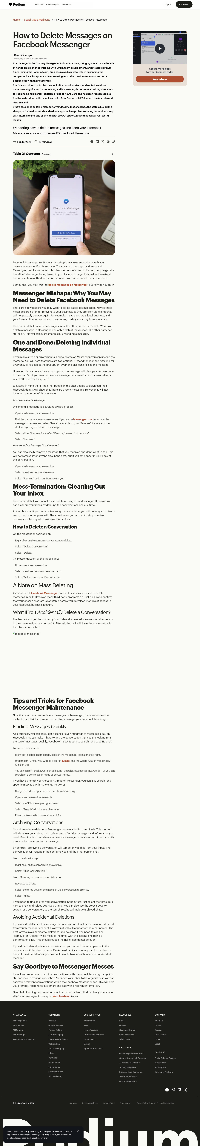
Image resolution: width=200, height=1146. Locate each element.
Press (157, 1039)
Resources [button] (66, 4)
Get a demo (184, 4)
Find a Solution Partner (165, 1058)
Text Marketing (55, 1076)
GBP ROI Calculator (128, 1081)
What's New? (125, 1039)
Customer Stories (127, 1030)
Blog (121, 1020)
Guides (122, 1025)
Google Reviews (55, 1025)
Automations (54, 1062)
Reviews (52, 1020)
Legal (157, 1043)
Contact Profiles (55, 1071)
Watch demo (160, 79)
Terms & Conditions (90, 1103)
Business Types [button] (52, 4)
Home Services (91, 1030)
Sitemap (73, 1103)
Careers (158, 1030)
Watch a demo (61, 996)
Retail (86, 1025)
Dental (87, 1043)
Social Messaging (56, 1048)
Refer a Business (126, 1034)
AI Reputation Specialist (24, 1039)
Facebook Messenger (44, 593)
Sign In (168, 4)
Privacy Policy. (42, 1137)
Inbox (51, 1053)
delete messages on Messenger (67, 284)
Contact (158, 1025)
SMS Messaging (55, 1034)
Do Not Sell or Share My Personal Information (155, 1103)
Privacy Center (126, 1103)
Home (16, 19)
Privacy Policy (108, 1103)
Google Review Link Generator (133, 1058)
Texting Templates (127, 1067)
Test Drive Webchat (128, 1076)
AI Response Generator (130, 1062)
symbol (66, 760)
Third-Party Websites (57, 1039)
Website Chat (54, 1043)
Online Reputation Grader (131, 1053)
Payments (53, 1057)
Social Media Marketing (37, 19)
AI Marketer (18, 1030)
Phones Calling (55, 1030)
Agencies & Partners (93, 1048)
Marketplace (160, 1067)
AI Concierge (19, 1034)
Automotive (89, 1020)
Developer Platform (164, 1071)
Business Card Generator (130, 1071)
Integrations (54, 1067)
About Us (159, 1020)
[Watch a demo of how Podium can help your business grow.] (160, 48)
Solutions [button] (39, 4)
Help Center (160, 1034)
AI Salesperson (20, 1020)
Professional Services (94, 1034)
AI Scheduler (19, 1025)
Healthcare (89, 1039)
